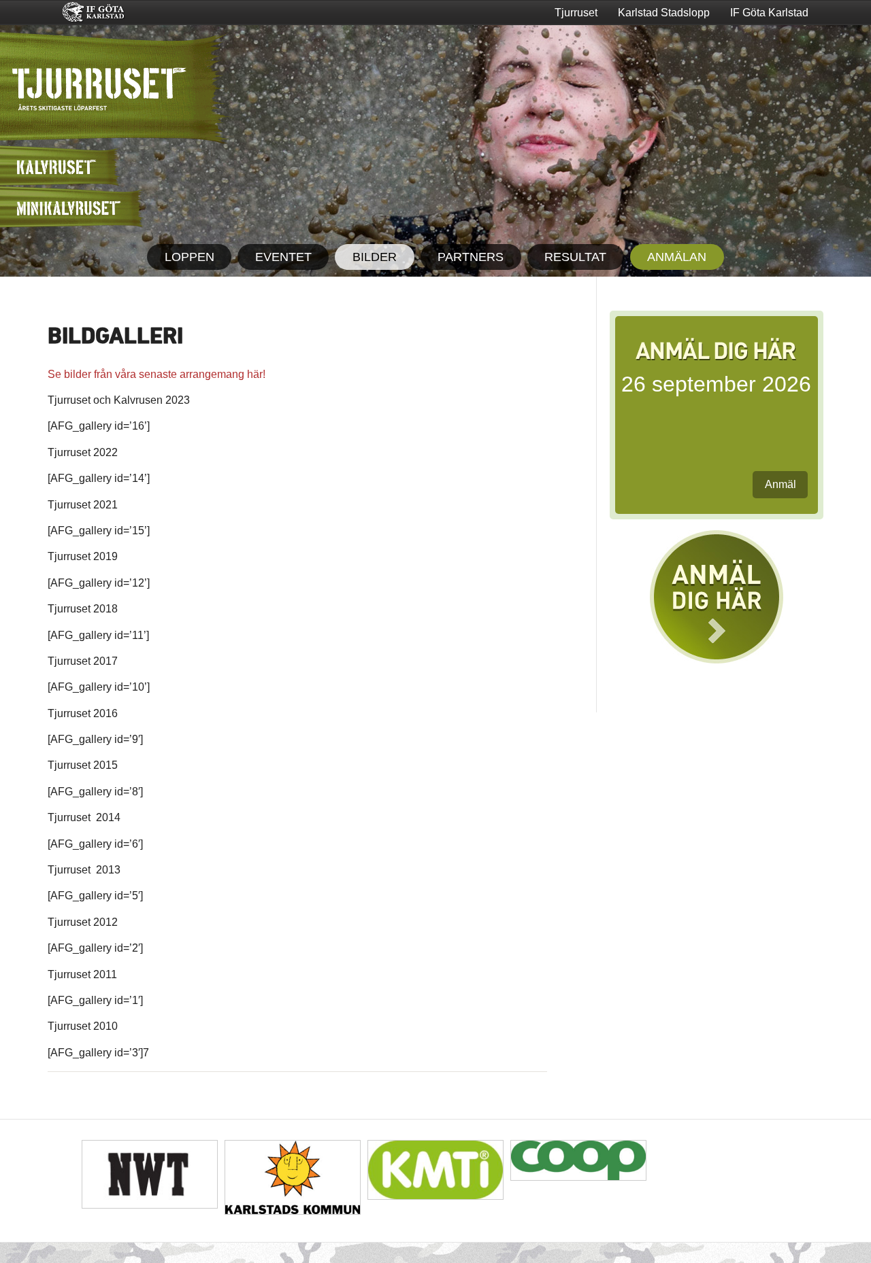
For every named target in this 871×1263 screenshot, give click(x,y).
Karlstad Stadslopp (664, 12)
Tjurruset (576, 12)
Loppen (189, 257)
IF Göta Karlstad (769, 12)
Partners (471, 257)
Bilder (374, 257)
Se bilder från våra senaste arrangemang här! (156, 374)
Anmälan (676, 257)
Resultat (575, 257)
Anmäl (780, 484)
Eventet (283, 257)
